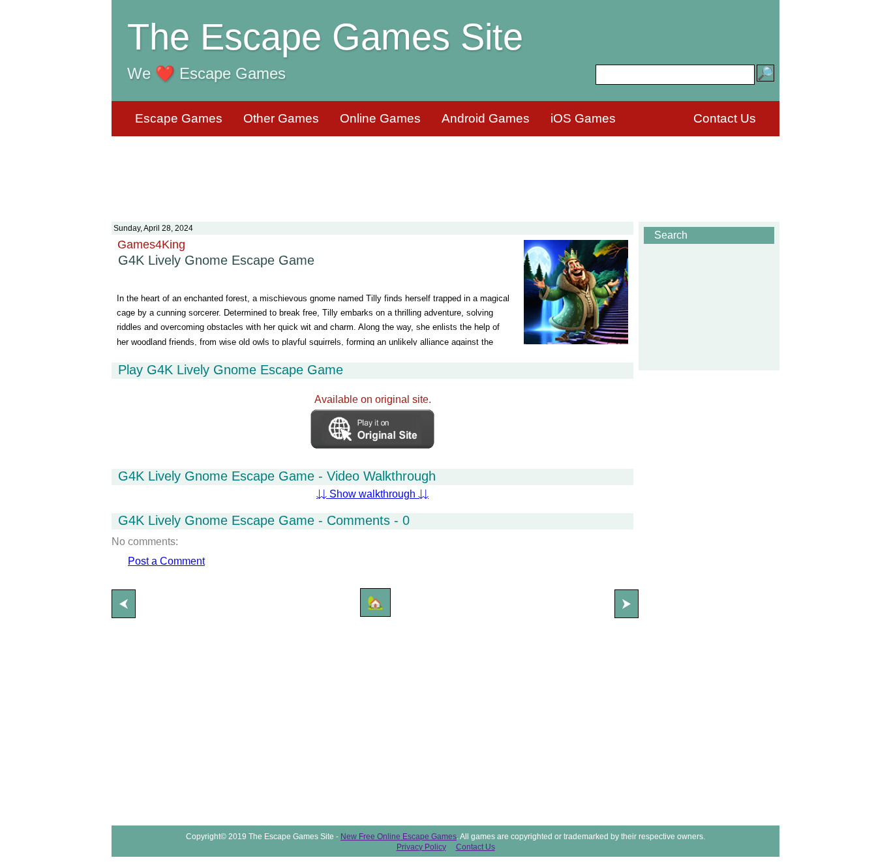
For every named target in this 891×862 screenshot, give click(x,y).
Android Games (486, 118)
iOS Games (583, 118)
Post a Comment (166, 561)
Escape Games (178, 118)
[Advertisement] (445, 170)
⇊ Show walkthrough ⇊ (372, 493)
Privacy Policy (421, 847)
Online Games (380, 118)
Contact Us (724, 118)
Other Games (281, 118)
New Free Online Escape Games (398, 836)
